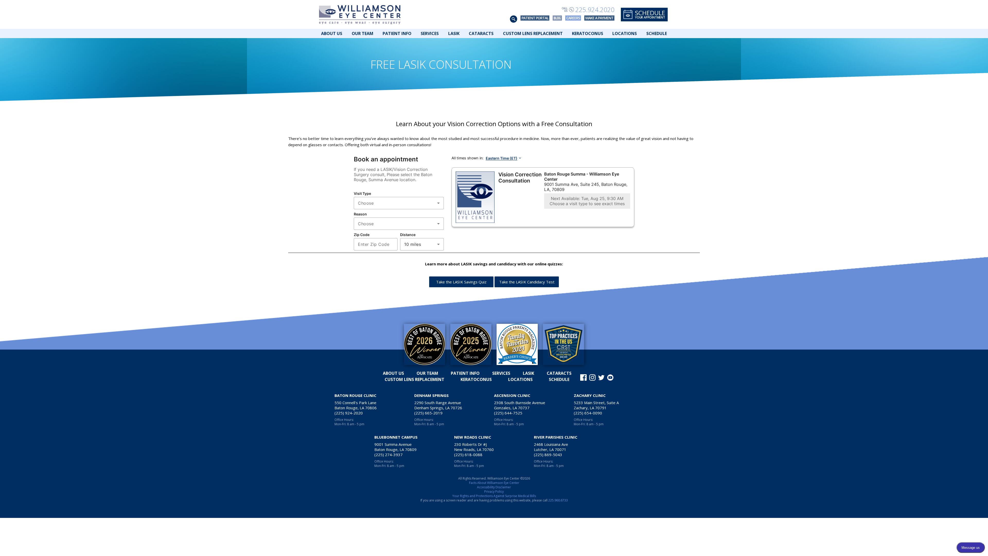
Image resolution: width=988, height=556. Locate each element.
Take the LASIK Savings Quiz (461, 281)
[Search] (513, 19)
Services (430, 33)
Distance (408, 234)
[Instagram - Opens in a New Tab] (592, 377)
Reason (360, 214)
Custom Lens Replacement (533, 33)
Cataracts (481, 33)
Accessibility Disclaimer (494, 487)
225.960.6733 (558, 500)
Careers (573, 17)
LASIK (454, 33)
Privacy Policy (494, 491)
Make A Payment (599, 17)
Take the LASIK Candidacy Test (526, 281)
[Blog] (557, 18)
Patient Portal (535, 17)
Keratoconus (587, 33)
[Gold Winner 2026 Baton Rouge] (424, 344)
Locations (624, 33)
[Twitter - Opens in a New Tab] (601, 377)
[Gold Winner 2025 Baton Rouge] (471, 344)
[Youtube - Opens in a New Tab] (610, 377)
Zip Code (361, 234)
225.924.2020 (594, 9)
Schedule (656, 33)
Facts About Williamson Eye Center (494, 483)
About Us (331, 33)
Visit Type (362, 193)
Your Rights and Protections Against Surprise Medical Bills (494, 496)
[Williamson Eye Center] (360, 14)
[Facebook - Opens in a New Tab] (583, 377)
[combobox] (399, 203)
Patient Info (397, 33)
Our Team (362, 33)
